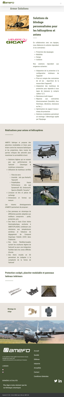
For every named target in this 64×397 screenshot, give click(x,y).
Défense (36, 359)
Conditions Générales (41, 376)
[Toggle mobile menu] (61, 3)
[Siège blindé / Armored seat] (48, 307)
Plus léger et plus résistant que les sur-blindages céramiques (15, 386)
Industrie (37, 364)
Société (36, 355)
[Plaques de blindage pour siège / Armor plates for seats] (32, 307)
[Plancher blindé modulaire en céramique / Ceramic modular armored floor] (32, 286)
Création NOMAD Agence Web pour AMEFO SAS (20, 395)
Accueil (36, 351)
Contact (36, 372)
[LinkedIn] (60, 380)
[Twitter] (55, 380)
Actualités (37, 368)
